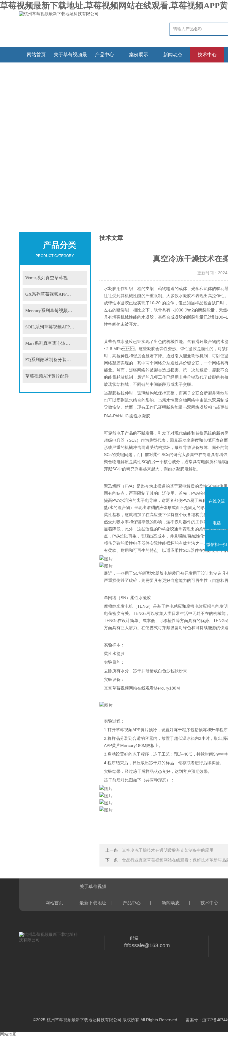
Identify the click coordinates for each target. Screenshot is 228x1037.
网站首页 (36, 54)
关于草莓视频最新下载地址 (70, 57)
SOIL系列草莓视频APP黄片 (52, 327)
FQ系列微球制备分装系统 (50, 359)
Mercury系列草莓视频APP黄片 (55, 310)
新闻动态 (172, 54)
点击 (80, 278)
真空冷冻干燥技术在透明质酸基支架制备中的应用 (167, 850)
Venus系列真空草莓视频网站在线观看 (56, 277)
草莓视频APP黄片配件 (47, 376)
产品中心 (104, 54)
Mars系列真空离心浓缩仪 (50, 343)
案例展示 (138, 54)
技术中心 (207, 54)
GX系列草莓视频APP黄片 (50, 294)
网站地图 (8, 1034)
